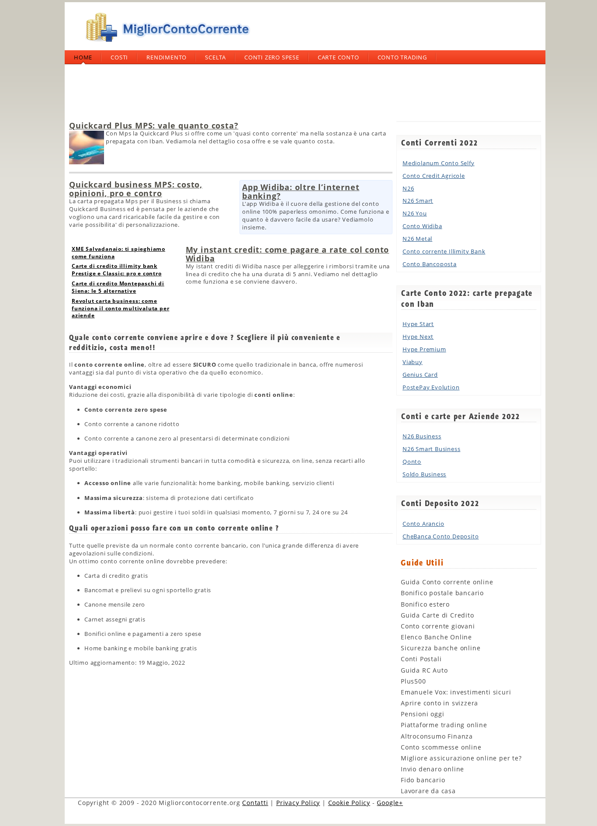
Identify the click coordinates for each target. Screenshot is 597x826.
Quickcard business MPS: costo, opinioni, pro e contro (135, 188)
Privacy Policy (298, 802)
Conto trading (402, 57)
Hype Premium (424, 349)
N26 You (415, 213)
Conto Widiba (422, 226)
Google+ (390, 802)
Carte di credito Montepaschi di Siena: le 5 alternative (118, 287)
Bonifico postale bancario (442, 593)
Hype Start (418, 324)
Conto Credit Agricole (434, 176)
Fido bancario (423, 780)
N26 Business (422, 436)
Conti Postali (421, 659)
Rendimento (166, 57)
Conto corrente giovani (438, 626)
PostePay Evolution (431, 387)
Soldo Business (424, 474)
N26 (408, 188)
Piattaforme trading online (444, 725)
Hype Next (418, 336)
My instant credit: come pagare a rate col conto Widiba (287, 254)
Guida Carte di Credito (437, 615)
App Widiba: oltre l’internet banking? (300, 191)
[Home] (165, 45)
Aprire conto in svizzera (439, 703)
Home (83, 57)
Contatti (255, 802)
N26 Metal (417, 239)
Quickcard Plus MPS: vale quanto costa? (153, 125)
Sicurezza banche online (440, 648)
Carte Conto (338, 57)
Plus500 (413, 681)
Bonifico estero (425, 604)
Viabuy (413, 362)
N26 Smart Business (431, 449)
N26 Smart (418, 201)
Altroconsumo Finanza (437, 736)
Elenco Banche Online (436, 637)
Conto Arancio (423, 524)
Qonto (412, 461)
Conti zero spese (271, 57)
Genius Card (420, 374)
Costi (119, 57)
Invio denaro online (432, 769)
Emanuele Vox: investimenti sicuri (456, 692)
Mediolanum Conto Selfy (439, 163)
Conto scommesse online (441, 747)
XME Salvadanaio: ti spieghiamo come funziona (118, 252)
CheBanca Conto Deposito (441, 536)
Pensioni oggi (422, 714)
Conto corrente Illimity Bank (444, 251)
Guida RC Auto (424, 670)
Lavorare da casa (428, 791)
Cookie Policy (349, 802)
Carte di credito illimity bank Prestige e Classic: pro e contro (117, 269)
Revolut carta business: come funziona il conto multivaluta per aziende (120, 308)
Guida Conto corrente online (447, 582)
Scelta (215, 57)
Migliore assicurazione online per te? (461, 758)
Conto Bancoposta (430, 264)
